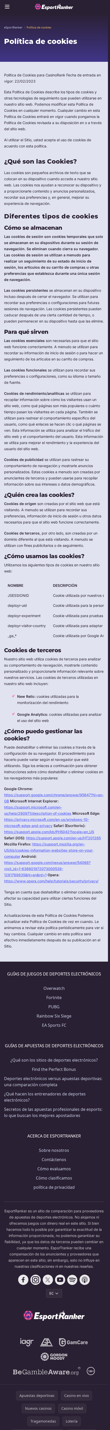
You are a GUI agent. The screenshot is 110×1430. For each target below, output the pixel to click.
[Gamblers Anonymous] (46, 1342)
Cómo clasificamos (54, 1178)
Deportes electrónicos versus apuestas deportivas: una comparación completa (53, 1081)
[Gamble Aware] (47, 1371)
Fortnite (54, 997)
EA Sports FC (54, 1025)
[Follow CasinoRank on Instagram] (35, 1280)
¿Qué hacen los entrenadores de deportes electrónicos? (45, 1097)
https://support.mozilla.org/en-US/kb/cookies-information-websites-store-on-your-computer (48, 850)
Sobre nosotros (54, 1150)
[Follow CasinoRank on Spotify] (72, 1280)
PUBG (54, 1007)
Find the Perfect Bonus (54, 1069)
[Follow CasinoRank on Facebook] (23, 1280)
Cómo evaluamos (54, 1169)
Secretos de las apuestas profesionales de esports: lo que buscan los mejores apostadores (53, 1112)
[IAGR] (27, 1342)
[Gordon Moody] (54, 1357)
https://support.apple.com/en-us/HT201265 (63, 838)
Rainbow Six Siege (54, 1016)
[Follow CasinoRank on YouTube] (60, 1280)
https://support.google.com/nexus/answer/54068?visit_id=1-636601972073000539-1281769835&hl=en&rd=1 (47, 868)
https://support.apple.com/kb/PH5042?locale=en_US (49, 832)
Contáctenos (54, 1159)
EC (51, 1293)
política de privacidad (54, 1187)
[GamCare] (73, 1342)
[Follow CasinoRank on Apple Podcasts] (85, 1280)
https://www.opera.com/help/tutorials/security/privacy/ (51, 881)
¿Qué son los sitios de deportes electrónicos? (54, 1060)
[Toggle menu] (7, 7)
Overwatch (54, 988)
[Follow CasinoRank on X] (48, 1280)
